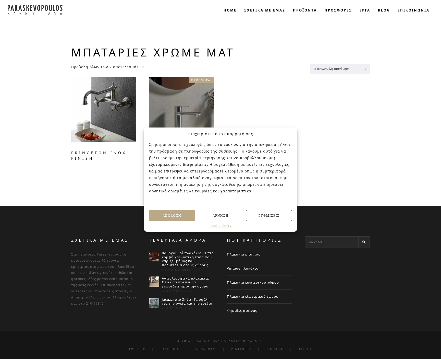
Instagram (205, 349)
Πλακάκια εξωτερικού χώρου (252, 296)
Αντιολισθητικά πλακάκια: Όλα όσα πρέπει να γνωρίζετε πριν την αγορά (185, 282)
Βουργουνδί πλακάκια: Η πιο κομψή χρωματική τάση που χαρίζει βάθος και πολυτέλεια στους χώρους (188, 259)
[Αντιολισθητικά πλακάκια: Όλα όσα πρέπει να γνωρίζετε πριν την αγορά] (154, 281)
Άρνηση (221, 215)
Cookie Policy (220, 226)
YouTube (274, 349)
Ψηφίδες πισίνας (242, 310)
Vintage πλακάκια (243, 268)
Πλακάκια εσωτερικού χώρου (253, 282)
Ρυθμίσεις (269, 215)
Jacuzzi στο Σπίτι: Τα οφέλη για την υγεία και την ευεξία (187, 302)
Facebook (170, 349)
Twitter (137, 349)
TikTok (305, 349)
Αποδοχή (172, 215)
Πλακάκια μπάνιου (244, 254)
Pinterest (241, 349)
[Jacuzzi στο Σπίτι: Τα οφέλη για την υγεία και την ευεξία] (154, 303)
